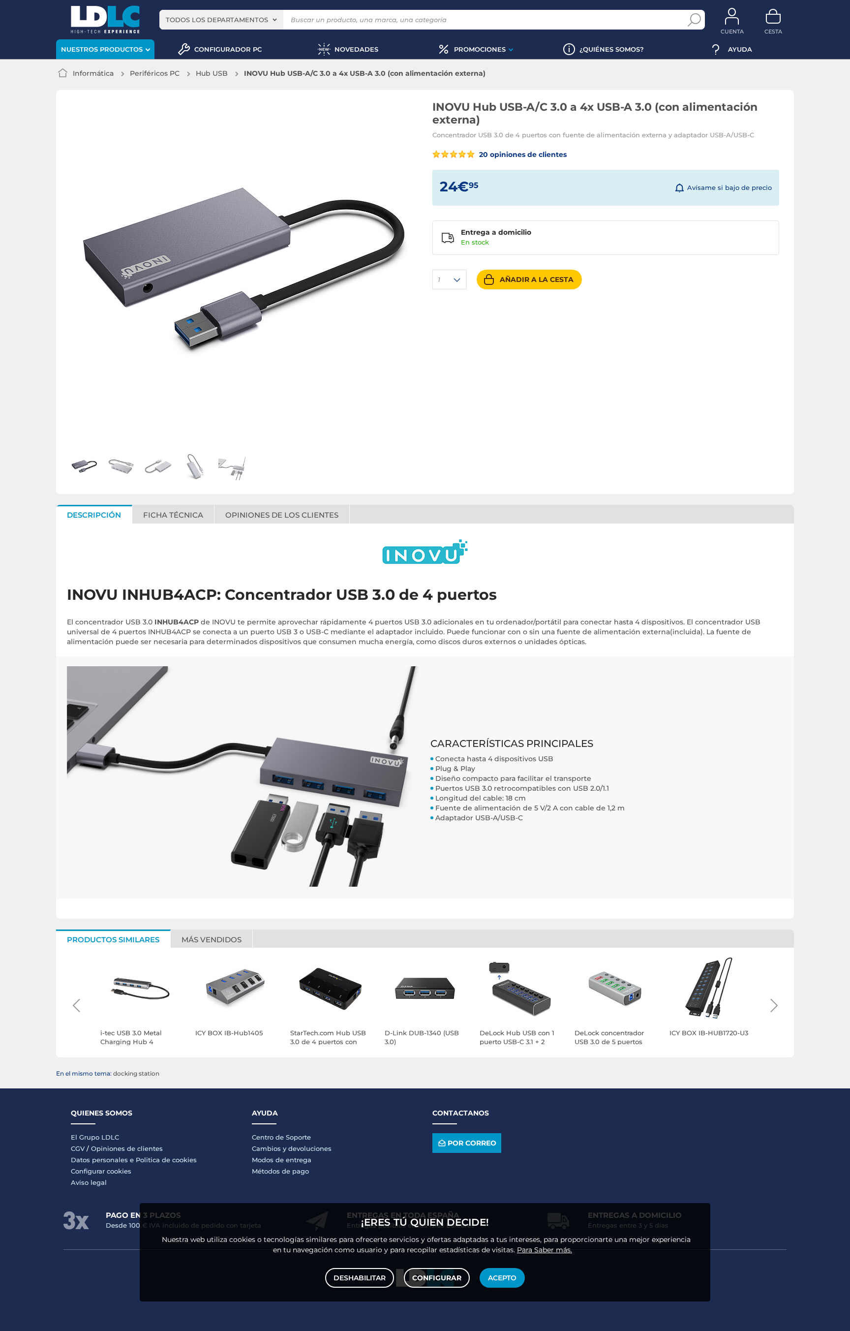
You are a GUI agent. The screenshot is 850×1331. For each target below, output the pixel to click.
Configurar (436, 1277)
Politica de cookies (166, 1160)
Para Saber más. (544, 1249)
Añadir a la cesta (537, 279)
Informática (93, 73)
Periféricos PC (155, 73)
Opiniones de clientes (127, 1148)
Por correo (472, 1143)
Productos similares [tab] (113, 939)
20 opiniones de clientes (522, 154)
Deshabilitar (360, 1277)
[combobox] (221, 20)
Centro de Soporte (281, 1137)
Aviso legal (89, 1182)
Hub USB (212, 73)
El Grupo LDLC (95, 1137)
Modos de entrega (281, 1160)
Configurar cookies (101, 1171)
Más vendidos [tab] (212, 939)
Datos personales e (103, 1160)
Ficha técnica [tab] (173, 515)
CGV (78, 1148)
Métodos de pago (280, 1171)
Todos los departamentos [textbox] (217, 20)
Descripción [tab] (94, 515)
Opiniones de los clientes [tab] (281, 515)
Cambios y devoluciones (292, 1148)
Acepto (502, 1277)
